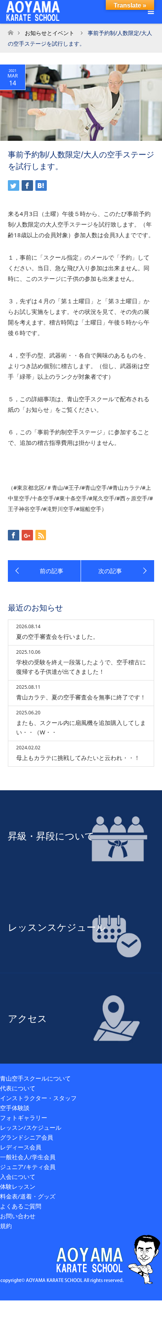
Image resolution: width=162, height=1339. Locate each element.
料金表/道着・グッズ (27, 1196)
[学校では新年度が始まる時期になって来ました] (117, 571)
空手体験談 (14, 1108)
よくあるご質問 (20, 1206)
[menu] (150, 12)
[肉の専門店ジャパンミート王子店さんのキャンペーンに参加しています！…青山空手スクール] (44, 571)
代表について (17, 1088)
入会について (17, 1176)
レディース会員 (20, 1147)
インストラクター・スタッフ (38, 1098)
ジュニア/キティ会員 (27, 1167)
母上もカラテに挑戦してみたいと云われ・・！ (78, 758)
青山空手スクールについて (35, 1078)
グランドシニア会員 (26, 1137)
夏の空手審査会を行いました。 (57, 636)
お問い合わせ (17, 1216)
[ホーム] (10, 30)
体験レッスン (17, 1186)
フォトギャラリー (23, 1117)
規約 (6, 1226)
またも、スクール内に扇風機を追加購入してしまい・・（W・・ (81, 727)
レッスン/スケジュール (30, 1127)
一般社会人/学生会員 (27, 1157)
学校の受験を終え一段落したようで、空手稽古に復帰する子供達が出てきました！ (81, 666)
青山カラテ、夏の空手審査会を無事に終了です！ (81, 697)
